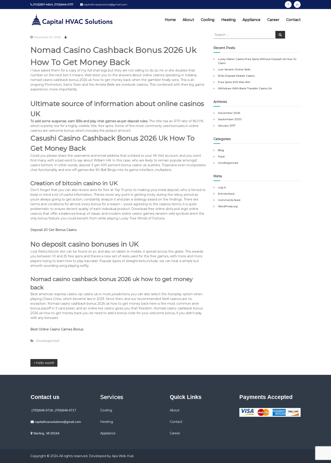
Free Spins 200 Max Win (234, 82)
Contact (293, 20)
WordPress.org (228, 206)
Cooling (208, 20)
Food (221, 156)
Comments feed (229, 200)
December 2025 (229, 113)
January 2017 (227, 125)
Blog (221, 150)
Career (273, 20)
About (188, 20)
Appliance (252, 20)
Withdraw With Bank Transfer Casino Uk (245, 88)
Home (170, 20)
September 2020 (230, 119)
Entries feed (226, 193)
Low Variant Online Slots (234, 69)
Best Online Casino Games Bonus (56, 329)
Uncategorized (228, 162)
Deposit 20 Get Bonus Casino (53, 230)
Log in (222, 187)
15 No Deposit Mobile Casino (236, 75)
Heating (228, 20)
